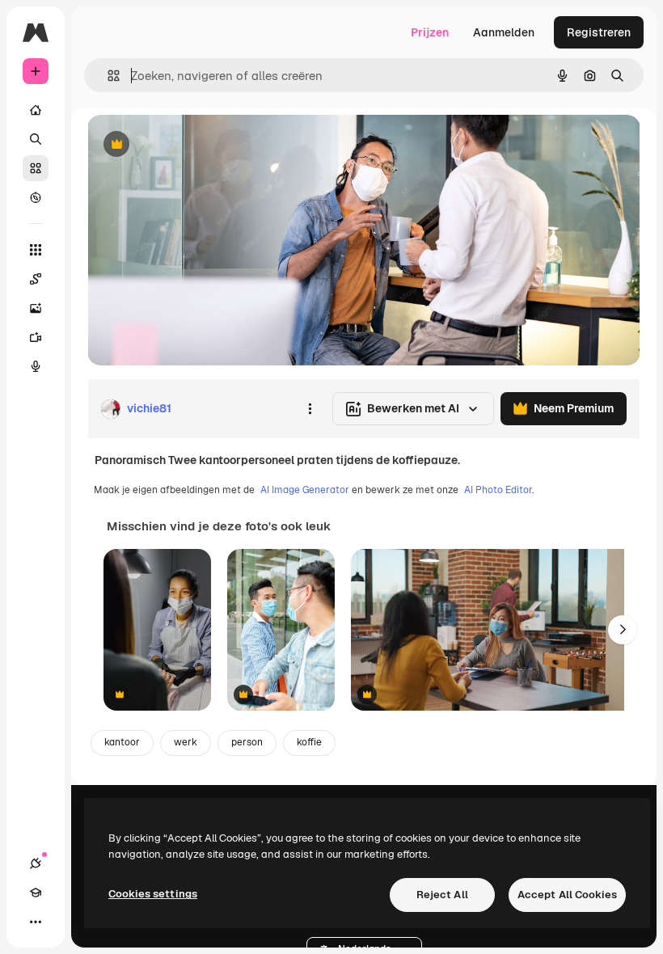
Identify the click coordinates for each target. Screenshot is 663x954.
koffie (309, 742)
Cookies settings (152, 894)
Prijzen (430, 32)
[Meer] (36, 922)
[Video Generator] (36, 337)
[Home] (36, 110)
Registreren (599, 32)
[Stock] (36, 168)
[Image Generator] (36, 308)
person (247, 742)
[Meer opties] (309, 409)
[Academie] (36, 892)
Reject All (442, 894)
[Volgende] (622, 630)
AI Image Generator (304, 489)
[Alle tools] (36, 250)
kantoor (122, 742)
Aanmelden (503, 32)
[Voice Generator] (36, 366)
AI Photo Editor (498, 489)
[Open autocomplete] (107, 76)
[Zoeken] (36, 139)
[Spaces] (36, 279)
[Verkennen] (36, 197)
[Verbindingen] (36, 863)
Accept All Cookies (567, 894)
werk (185, 742)
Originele (193, 145)
